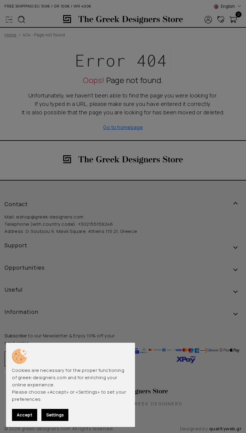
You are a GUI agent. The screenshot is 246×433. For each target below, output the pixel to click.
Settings (55, 415)
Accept (24, 415)
